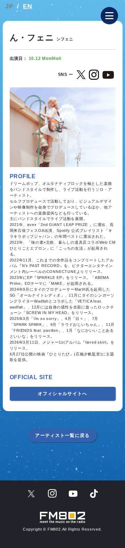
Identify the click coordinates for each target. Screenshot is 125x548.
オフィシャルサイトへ (63, 393)
